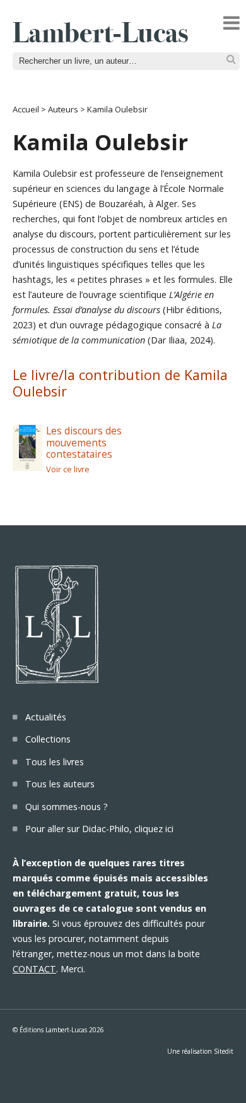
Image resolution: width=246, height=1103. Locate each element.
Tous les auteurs (60, 784)
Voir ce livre (68, 469)
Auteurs (63, 109)
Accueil (26, 109)
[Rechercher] (231, 59)
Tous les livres (54, 762)
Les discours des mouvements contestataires (84, 442)
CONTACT (34, 969)
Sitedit (223, 1051)
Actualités (45, 717)
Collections (48, 739)
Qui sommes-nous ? (66, 807)
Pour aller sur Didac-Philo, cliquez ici (99, 829)
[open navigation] (231, 22)
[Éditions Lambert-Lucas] (100, 38)
